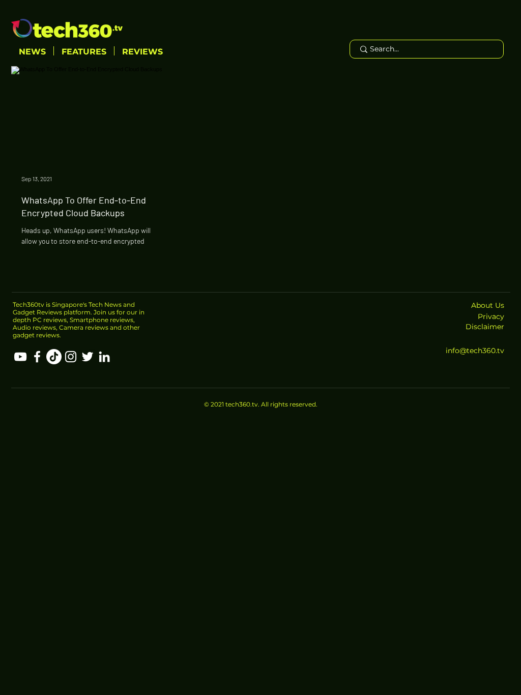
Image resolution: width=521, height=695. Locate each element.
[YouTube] (20, 356)
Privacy (491, 316)
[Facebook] (37, 356)
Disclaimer (485, 326)
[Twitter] (87, 356)
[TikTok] (54, 356)
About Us (487, 305)
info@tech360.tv (475, 350)
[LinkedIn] (104, 356)
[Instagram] (70, 356)
